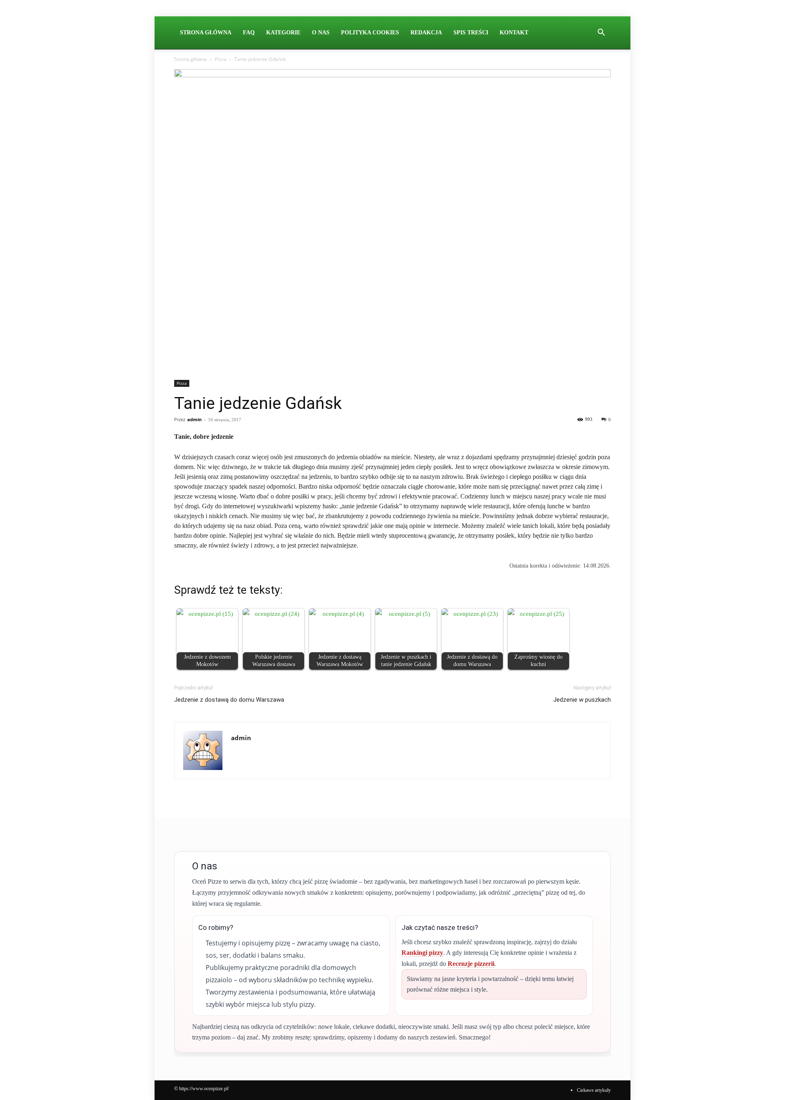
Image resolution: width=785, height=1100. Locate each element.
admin (194, 419)
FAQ (249, 32)
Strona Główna (205, 32)
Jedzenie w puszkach (582, 699)
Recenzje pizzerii (471, 963)
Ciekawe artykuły (594, 1090)
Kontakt (514, 32)
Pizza (221, 59)
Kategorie (283, 32)
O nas (321, 32)
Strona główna (190, 59)
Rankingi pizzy (422, 952)
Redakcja (426, 32)
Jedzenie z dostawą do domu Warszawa (229, 699)
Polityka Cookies (370, 32)
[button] (601, 33)
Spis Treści (470, 32)
